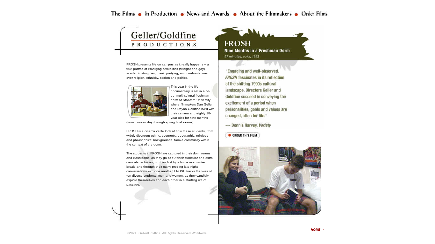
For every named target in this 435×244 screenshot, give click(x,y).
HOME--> (317, 229)
